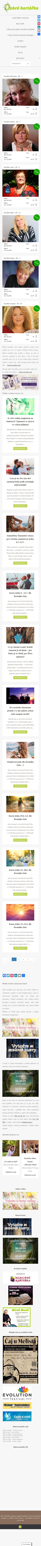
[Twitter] (39, 20)
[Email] (39, 30)
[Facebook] (20, 1526)
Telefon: (6, 107)
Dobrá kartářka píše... (20, 448)
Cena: (27, 107)
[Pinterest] (39, 23)
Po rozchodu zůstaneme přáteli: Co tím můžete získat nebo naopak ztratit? (20, 710)
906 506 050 (7, 109)
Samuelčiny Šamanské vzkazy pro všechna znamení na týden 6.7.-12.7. (20, 538)
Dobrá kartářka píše (14, 365)
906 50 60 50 (20, 1116)
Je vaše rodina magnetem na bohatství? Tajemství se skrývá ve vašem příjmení (20, 421)
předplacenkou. (27, 1122)
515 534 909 (7, 114)
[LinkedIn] (39, 27)
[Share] (39, 34)
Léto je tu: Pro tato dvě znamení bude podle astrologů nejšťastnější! (20, 481)
